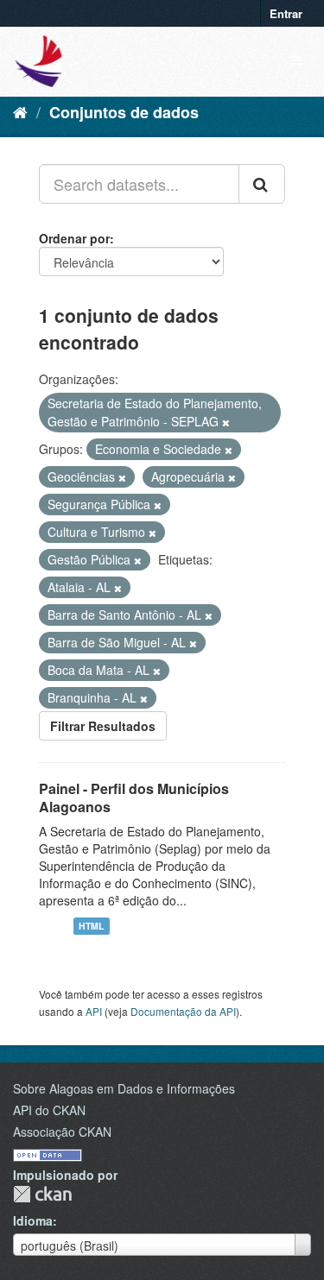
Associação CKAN (62, 1131)
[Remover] (226, 422)
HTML (91, 925)
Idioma (33, 1220)
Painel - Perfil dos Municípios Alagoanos (134, 798)
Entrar (286, 13)
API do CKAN (49, 1110)
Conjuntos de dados (124, 112)
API (94, 1011)
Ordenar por (74, 238)
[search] (261, 184)
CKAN (42, 1194)
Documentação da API (183, 1011)
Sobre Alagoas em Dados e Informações (124, 1088)
